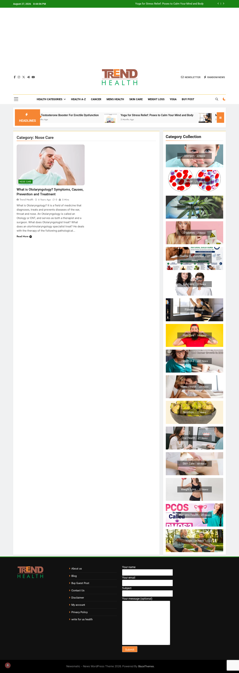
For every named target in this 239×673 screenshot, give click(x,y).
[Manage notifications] (7, 665)
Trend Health (26, 199)
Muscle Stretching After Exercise (215, 115)
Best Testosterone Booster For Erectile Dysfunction (46, 115)
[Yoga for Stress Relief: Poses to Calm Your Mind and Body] (89, 119)
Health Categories (49, 99)
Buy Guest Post (80, 583)
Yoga (173, 99)
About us (76, 568)
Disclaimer (77, 597)
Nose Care (25, 181)
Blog (74, 576)
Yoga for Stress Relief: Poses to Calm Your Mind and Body (169, 3)
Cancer (96, 99)
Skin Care (136, 99)
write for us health (82, 619)
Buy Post (188, 99)
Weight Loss (156, 99)
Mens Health (115, 99)
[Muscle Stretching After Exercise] (184, 119)
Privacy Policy (79, 612)
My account (78, 604)
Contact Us (78, 590)
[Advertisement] (119, 40)
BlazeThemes (146, 666)
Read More (23, 236)
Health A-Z (78, 99)
